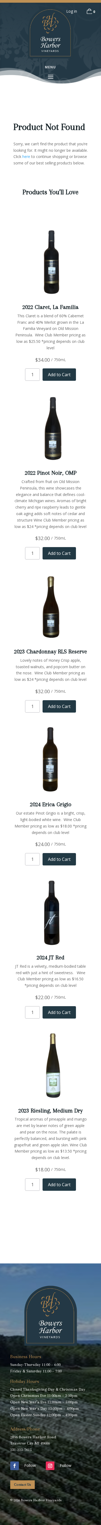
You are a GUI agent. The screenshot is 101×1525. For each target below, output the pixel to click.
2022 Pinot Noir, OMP (50, 473)
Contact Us (22, 1484)
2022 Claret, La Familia (50, 307)
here (26, 156)
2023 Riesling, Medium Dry (50, 1110)
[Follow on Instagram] (50, 1465)
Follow (30, 1465)
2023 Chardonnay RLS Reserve (50, 651)
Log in (71, 11)
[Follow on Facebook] (14, 1465)
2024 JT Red (50, 957)
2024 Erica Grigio (50, 804)
